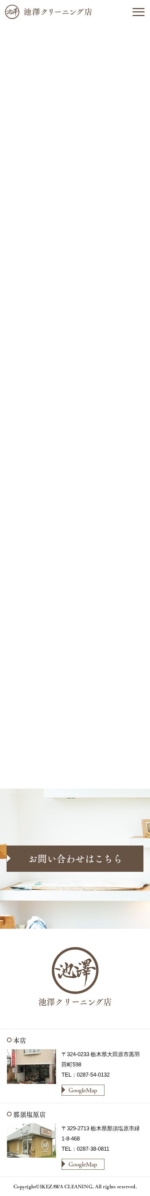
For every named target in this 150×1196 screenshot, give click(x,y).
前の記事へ (31, 766)
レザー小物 (65, 125)
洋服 (73, 112)
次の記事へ (118, 766)
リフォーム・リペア (76, 138)
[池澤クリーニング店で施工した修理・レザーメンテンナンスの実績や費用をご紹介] (75, 11)
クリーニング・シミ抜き (81, 162)
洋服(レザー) (106, 112)
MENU (138, 11)
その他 (98, 125)
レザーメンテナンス (76, 150)
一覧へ (79, 766)
